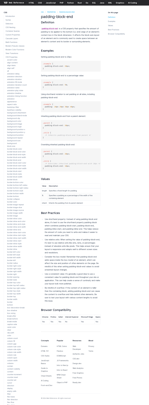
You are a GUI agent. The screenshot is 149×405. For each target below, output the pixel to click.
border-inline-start (14, 241)
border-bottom (13, 196)
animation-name (13, 88)
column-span (12, 358)
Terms (90, 351)
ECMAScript (61, 356)
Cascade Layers (12, 38)
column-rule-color (14, 347)
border (10, 302)
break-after (11, 316)
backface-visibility (14, 110)
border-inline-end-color (16, 221)
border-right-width (14, 271)
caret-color (11, 327)
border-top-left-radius (15, 285)
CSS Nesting (10, 27)
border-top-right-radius (16, 288)
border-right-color (14, 266)
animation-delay (13, 74)
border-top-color (13, 283)
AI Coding (132, 3)
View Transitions (12, 53)
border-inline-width (14, 246)
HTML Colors (62, 346)
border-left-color (13, 252)
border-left (11, 260)
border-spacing (13, 277)
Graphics (120, 3)
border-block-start (14, 171)
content (10, 372)
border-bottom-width (15, 193)
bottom (10, 305)
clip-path (10, 333)
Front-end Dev (46, 385)
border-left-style (13, 255)
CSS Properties (11, 57)
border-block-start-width (16, 168)
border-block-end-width (16, 157)
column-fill (11, 341)
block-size (11, 146)
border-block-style (14, 174)
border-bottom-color (15, 182)
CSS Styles (45, 356)
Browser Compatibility (116, 34)
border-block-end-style (16, 154)
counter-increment (14, 374)
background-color (14, 121)
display (10, 388)
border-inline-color (14, 218)
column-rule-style (14, 349)
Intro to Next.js (62, 365)
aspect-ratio (12, 104)
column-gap (11, 344)
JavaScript (51, 3)
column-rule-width (14, 352)
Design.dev (77, 363)
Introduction (10, 16)
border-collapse (13, 199)
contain (10, 366)
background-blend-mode (17, 115)
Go (87, 3)
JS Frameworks (63, 360)
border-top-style (13, 291)
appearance (12, 102)
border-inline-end (14, 230)
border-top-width (14, 294)
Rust (80, 3)
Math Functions (11, 42)
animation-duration (14, 79)
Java (102, 3)
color (9, 335)
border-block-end (14, 160)
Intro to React (62, 370)
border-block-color (14, 149)
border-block (12, 180)
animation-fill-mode (14, 82)
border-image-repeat (15, 205)
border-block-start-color (16, 163)
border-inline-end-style (16, 224)
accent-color (12, 60)
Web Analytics (78, 368)
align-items (11, 65)
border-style (12, 280)
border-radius (12, 263)
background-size (13, 141)
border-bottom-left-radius (17, 185)
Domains (44, 346)
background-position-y (16, 132)
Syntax (8, 20)
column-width (12, 360)
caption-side (12, 324)
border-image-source (15, 210)
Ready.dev (77, 382)
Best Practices (113, 30)
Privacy (91, 346)
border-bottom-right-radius (17, 188)
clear (9, 330)
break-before (12, 319)
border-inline (12, 249)
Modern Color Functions (15, 50)
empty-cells (11, 391)
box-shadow (12, 310)
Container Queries (13, 31)
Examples (111, 21)
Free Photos (77, 378)
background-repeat (15, 138)
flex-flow (10, 402)
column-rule (11, 355)
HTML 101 (45, 351)
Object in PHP (62, 382)
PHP (61, 3)
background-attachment (16, 113)
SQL (94, 3)
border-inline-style (14, 244)
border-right (12, 274)
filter (9, 394)
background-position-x (16, 129)
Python (70, 3)
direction (10, 386)
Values (110, 25)
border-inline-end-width (16, 227)
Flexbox (60, 351)
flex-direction (12, 399)
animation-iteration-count (17, 85)
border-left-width (14, 257)
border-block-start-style (16, 166)
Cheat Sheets (46, 376)
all (8, 71)
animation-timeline (14, 93)
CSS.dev (76, 359)
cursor (9, 383)
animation (11, 99)
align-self (10, 68)
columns (10, 363)
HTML (31, 3)
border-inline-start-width (16, 238)
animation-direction (14, 76)
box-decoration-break (16, 308)
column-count (12, 338)
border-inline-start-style (16, 235)
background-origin (14, 127)
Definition (111, 17)
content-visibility (13, 369)
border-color (12, 202)
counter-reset (12, 377)
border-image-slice (14, 207)
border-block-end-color (16, 152)
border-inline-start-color (16, 232)
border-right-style (14, 269)
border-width (12, 299)
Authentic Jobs (78, 354)
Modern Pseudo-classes (15, 46)
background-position (15, 135)
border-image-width (15, 213)
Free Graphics (78, 373)
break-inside (12, 322)
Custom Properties (13, 35)
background (12, 143)
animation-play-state (15, 90)
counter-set (11, 380)
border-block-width (14, 177)
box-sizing (11, 313)
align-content (12, 63)
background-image (14, 124)
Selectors (9, 24)
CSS (40, 3)
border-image (12, 216)
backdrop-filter (13, 107)
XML (110, 3)
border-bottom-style (15, 191)
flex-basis (11, 397)
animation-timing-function (17, 96)
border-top (11, 296)
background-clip (13, 118)
